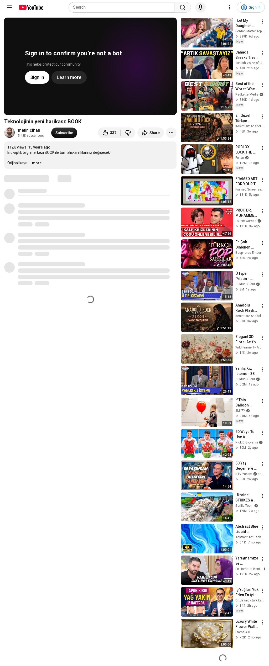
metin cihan (29, 130)
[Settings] (229, 7)
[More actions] (171, 133)
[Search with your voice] (200, 7)
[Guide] (9, 7)
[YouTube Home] (31, 7)
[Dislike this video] (128, 133)
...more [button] (35, 163)
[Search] (182, 7)
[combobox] (123, 7)
